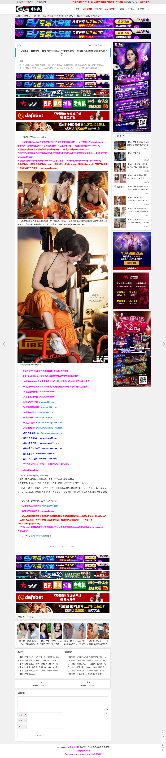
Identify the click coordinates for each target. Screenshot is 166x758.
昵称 (22, 714)
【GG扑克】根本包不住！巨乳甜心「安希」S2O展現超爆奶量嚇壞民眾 (46, 667)
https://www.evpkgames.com (49, 423)
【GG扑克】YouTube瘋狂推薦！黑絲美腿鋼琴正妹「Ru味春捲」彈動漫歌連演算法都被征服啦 (54, 657)
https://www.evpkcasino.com (49, 428)
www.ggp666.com (50, 506)
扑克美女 (26, 16)
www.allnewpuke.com (52, 448)
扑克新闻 (121, 9)
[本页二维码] (163, 750)
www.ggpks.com (47, 511)
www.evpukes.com (43, 417)
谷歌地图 (105, 747)
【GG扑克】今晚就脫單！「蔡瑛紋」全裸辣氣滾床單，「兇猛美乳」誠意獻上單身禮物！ (52, 671)
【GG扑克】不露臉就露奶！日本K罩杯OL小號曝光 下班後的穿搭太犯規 (138, 178)
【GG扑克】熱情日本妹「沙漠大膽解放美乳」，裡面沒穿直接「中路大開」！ (74, 644)
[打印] (90, 45)
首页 (77, 9)
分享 (72, 546)
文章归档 (127, 2)
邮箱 (22, 720)
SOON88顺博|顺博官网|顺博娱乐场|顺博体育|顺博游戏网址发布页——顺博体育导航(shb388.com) (63, 516)
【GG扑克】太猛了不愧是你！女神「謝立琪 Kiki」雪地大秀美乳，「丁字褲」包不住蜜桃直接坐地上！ (57, 660)
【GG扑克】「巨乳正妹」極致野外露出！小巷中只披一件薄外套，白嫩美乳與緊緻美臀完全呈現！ (103, 674)
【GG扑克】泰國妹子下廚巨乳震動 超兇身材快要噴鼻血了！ (138, 212)
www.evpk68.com (46, 412)
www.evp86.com (46, 397)
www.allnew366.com (49, 443)
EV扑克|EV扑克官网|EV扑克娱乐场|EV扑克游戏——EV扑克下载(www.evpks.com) (53, 149)
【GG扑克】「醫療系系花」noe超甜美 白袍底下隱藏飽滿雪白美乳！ (93, 664)
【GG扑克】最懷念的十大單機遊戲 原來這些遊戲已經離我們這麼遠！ (138, 145)
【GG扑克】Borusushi (27, 674)
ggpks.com (37, 137)
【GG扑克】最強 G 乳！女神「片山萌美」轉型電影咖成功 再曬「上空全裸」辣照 (137, 167)
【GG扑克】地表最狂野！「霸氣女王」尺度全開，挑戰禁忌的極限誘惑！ (137, 200)
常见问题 (141, 9)
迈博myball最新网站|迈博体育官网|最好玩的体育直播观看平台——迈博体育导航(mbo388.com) (58, 146)
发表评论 (99, 45)
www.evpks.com (46, 392)
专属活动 (98, 9)
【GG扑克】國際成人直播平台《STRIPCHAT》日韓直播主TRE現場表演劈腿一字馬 (98, 657)
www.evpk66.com (47, 402)
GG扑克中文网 (37, 536)
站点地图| (91, 747)
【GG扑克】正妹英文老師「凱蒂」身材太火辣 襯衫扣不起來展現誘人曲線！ (48, 664)
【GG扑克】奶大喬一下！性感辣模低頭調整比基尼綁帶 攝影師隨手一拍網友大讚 (98, 644)
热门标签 (135, 2)
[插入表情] (106, 714)
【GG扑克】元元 (133, 153)
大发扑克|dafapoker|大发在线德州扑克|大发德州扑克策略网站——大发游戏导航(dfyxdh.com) (62, 142)
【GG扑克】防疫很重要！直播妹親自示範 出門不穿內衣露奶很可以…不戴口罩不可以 (100, 660)
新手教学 (131, 9)
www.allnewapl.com (45, 454)
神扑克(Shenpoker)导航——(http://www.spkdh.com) (46, 464)
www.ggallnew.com (48, 459)
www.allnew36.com (48, 438)
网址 (20, 726)
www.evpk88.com (49, 407)
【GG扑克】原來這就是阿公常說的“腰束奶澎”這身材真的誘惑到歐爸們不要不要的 (138, 189)
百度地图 (98, 747)
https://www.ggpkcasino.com (49, 433)
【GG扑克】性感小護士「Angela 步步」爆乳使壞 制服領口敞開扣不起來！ (96, 667)
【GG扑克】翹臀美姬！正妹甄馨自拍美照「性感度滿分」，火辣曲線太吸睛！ (51, 644)
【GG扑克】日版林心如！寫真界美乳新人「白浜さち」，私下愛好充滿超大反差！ (97, 671)
